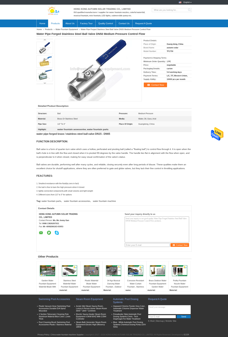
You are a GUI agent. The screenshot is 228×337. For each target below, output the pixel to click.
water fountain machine (104, 201)
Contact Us (124, 23)
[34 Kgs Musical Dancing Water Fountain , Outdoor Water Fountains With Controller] (113, 270)
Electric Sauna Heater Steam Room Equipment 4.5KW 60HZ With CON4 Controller (91, 316)
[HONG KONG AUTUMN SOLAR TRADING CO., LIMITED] (53, 10)
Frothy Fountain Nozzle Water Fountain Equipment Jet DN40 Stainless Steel (179, 284)
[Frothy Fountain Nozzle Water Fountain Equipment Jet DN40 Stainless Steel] (179, 270)
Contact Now (157, 85)
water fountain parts (51, 201)
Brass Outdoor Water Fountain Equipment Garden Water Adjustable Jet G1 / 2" (158, 284)
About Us (69, 23)
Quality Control (105, 23)
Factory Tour (86, 23)
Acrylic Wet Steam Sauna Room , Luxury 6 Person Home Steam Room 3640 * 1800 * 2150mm (91, 308)
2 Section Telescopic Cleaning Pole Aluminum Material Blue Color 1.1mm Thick (54, 316)
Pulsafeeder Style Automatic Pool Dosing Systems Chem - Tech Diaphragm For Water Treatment (127, 316)
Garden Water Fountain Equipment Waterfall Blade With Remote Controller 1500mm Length (47, 284)
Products (55, 23)
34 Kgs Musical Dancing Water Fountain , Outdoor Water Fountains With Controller (114, 284)
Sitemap (160, 321)
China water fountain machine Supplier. (67, 335)
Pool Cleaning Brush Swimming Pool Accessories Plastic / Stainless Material (55, 323)
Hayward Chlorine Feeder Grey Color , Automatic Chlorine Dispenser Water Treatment (129, 308)
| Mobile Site (170, 321)
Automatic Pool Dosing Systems (125, 301)
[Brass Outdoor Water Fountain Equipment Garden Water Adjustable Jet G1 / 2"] (157, 270)
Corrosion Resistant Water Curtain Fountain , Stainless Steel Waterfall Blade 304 (135, 284)
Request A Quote (143, 23)
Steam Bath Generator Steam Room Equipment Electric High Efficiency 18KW (91, 324)
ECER (186, 335)
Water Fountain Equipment (67, 29)
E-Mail (151, 321)
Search (190, 10)
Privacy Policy (43, 335)
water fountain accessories (77, 201)
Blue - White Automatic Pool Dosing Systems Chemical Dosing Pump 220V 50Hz (129, 324)
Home (42, 23)
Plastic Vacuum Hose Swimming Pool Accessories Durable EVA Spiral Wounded (54, 308)
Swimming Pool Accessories (54, 299)
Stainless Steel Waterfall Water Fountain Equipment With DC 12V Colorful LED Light (69, 284)
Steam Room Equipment (89, 299)
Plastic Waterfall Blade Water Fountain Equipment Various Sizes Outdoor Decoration (91, 284)
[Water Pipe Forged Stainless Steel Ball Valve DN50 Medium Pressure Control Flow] (44, 48)
